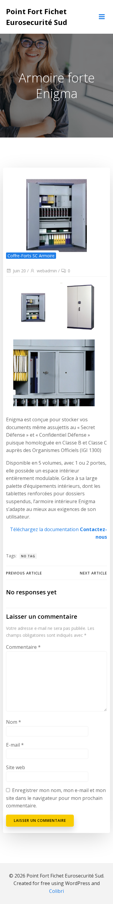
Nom (13, 722)
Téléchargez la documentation (44, 529)
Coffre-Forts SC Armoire (31, 256)
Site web (15, 767)
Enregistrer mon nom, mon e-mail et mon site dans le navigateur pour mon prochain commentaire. (56, 798)
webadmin (47, 271)
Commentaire (23, 647)
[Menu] (102, 17)
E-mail (15, 744)
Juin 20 (19, 271)
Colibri (56, 891)
